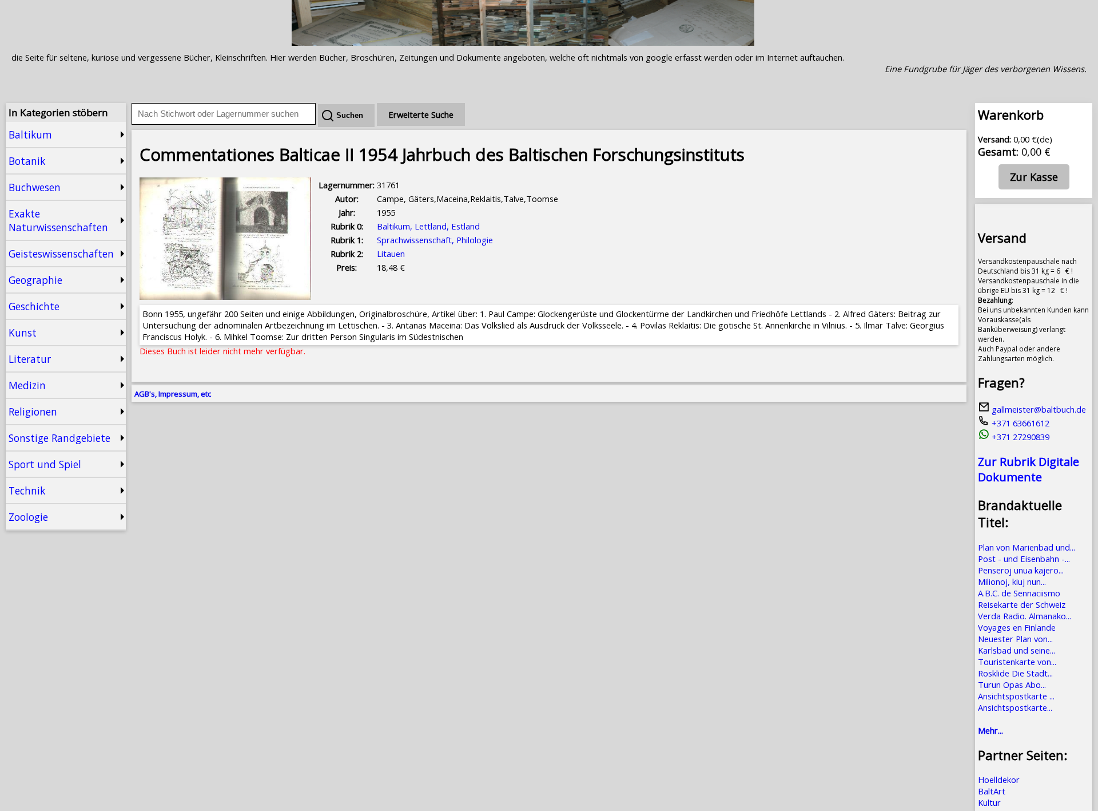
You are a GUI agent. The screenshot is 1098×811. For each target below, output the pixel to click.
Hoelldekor (999, 779)
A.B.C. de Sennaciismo (1019, 593)
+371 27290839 (1019, 436)
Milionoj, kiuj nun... (1012, 581)
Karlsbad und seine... (1016, 650)
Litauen (391, 253)
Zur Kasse (1034, 177)
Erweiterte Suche (420, 114)
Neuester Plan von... (1015, 638)
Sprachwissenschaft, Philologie (435, 240)
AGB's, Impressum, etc (172, 394)
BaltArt (991, 791)
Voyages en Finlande (1017, 627)
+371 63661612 (1019, 423)
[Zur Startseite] (523, 42)
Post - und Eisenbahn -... (1024, 558)
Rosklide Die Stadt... (1015, 673)
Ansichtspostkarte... (1015, 707)
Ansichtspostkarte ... (1016, 696)
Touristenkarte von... (1017, 661)
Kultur (989, 802)
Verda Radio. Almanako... (1024, 616)
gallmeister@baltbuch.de (1037, 409)
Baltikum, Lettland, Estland (428, 226)
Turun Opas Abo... (1012, 684)
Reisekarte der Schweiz (1021, 604)
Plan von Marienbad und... (1026, 547)
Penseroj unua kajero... (1021, 570)
